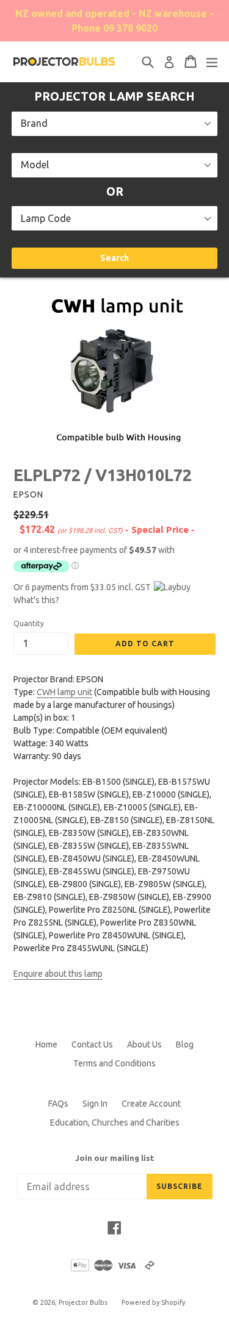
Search (114, 258)
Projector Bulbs (83, 1302)
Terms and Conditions (114, 1063)
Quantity (28, 623)
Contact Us (92, 1044)
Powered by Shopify (153, 1302)
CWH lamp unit (64, 692)
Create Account (151, 1103)
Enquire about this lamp (58, 974)
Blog (185, 1044)
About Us (144, 1044)
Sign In (94, 1103)
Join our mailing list (114, 1158)
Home (46, 1044)
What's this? (36, 600)
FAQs (58, 1103)
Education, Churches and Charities (115, 1122)
